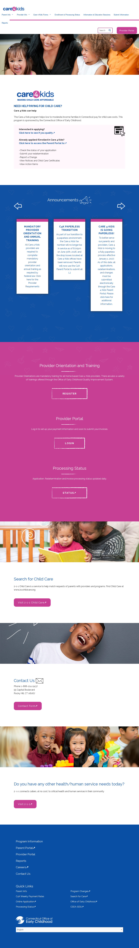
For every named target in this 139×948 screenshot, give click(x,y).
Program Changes (79, 891)
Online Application (25, 901)
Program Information (29, 841)
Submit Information (121, 14)
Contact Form (26, 706)
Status (68, 492)
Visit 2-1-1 (24, 804)
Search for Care (78, 896)
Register (70, 393)
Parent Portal (24, 848)
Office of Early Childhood (82, 901)
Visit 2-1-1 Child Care (31, 602)
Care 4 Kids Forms (40, 14)
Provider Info (22, 14)
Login (69, 443)
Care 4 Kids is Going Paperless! (107, 230)
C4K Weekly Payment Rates (30, 896)
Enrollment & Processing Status (67, 14)
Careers (21, 867)
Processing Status (25, 906)
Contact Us (23, 873)
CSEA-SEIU (76, 906)
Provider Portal (126, 30)
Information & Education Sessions (96, 14)
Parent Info (6, 14)
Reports (5, 22)
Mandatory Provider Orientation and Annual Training (32, 233)
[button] (42, 206)
